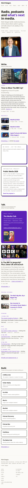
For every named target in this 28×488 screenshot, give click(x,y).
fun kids (23, 30)
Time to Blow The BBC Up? (12, 88)
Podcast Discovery (8, 416)
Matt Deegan (6, 3)
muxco (3, 32)
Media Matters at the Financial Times (10, 351)
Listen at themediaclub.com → (13, 228)
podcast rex (10, 32)
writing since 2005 (20, 461)
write (6, 5)
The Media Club (7, 440)
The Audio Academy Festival (9, 318)
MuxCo (5, 400)
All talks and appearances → (9, 357)
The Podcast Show (5, 336)
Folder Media (7, 383)
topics (14, 5)
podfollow (17, 32)
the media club (19, 472)
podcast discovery (14, 30)
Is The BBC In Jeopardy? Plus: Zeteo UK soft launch (12, 263)
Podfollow (6, 432)
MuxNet (5, 408)
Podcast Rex (6, 424)
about (23, 5)
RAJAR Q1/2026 (15, 127)
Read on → (9, 109)
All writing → (5, 141)
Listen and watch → (17, 281)
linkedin (18, 474)
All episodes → (5, 286)
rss (16, 476)
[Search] (26, 5)
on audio (18, 470)
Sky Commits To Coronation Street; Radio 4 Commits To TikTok (18, 305)
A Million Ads (7, 375)
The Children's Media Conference (9, 330)
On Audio (16, 141)
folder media (4, 30)
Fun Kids (5, 392)
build (2, 5)
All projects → (5, 447)
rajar (19, 5)
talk (10, 5)
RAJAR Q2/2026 (15, 120)
